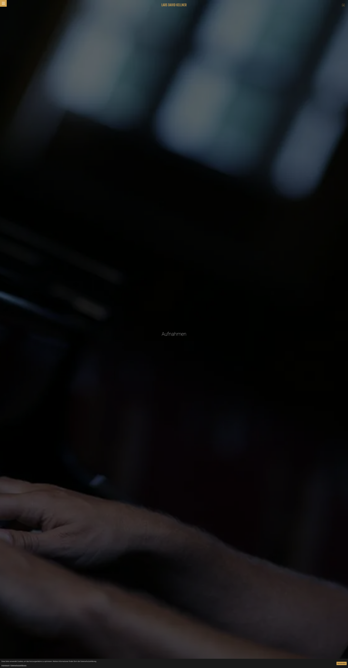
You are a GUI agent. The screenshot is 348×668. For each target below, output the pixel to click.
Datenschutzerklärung (18, 665)
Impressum (5, 665)
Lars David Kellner (174, 5)
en (343, 5)
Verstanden (341, 663)
